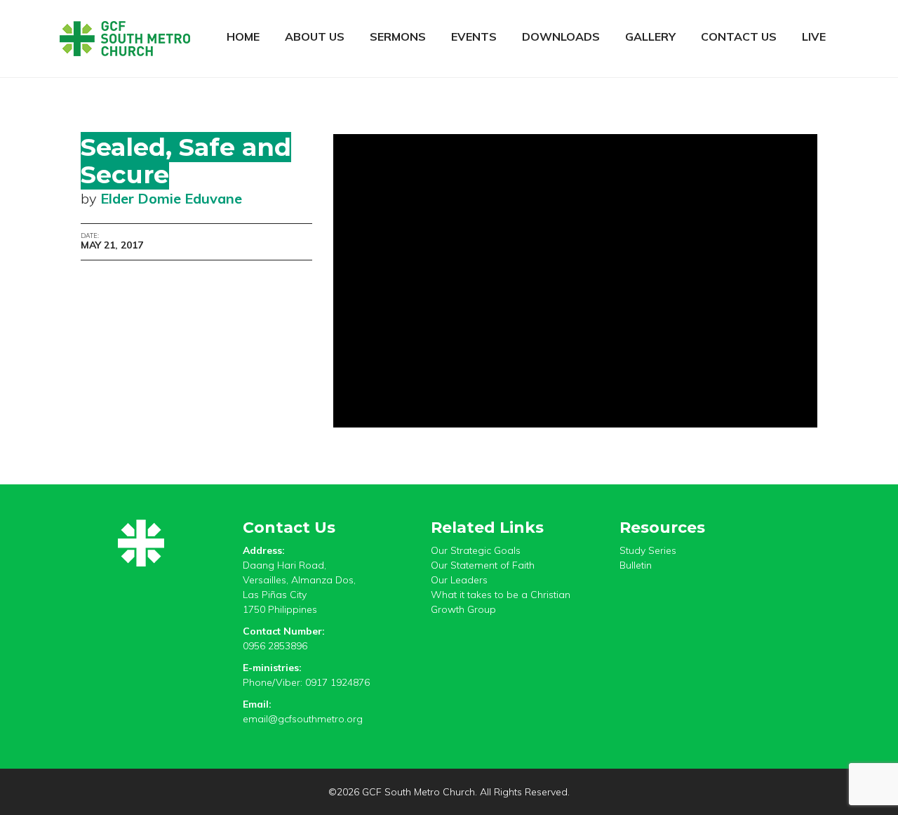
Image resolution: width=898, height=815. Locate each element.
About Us (314, 36)
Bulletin (635, 565)
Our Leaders (459, 580)
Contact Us (739, 36)
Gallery (650, 36)
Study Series (647, 550)
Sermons (398, 36)
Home (243, 36)
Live (814, 36)
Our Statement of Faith (483, 565)
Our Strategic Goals (476, 550)
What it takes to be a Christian (500, 594)
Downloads (561, 36)
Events (474, 36)
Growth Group (463, 609)
